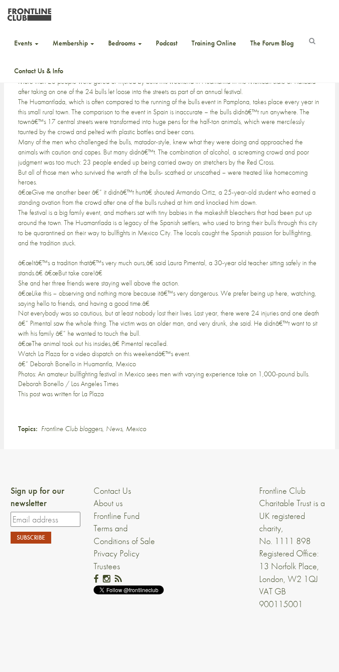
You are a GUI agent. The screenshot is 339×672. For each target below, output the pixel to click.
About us (108, 503)
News (114, 428)
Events (24, 43)
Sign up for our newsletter (37, 497)
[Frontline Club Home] (29, 12)
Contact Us (112, 490)
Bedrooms (122, 43)
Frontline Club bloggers (71, 428)
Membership (71, 43)
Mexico (136, 428)
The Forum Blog (272, 43)
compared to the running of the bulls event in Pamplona (177, 101)
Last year (205, 313)
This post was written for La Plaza (61, 393)
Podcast (166, 43)
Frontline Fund (116, 516)
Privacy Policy (116, 553)
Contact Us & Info (38, 70)
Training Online (214, 43)
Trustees (107, 566)
